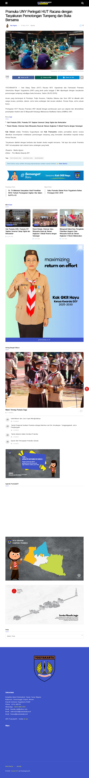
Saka (36, 225)
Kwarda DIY (14, 771)
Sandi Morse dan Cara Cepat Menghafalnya (25, 419)
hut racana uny (15, 158)
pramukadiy (39, 158)
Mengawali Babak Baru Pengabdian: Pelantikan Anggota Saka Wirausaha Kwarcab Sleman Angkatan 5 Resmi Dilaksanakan (72, 232)
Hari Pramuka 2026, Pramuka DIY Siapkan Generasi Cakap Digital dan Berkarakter (36, 122)
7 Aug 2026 (37, 239)
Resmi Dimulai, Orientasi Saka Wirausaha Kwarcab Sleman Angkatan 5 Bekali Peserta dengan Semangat (45, 126)
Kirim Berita (9, 766)
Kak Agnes (13, 26)
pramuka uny (28, 158)
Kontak (19, 766)
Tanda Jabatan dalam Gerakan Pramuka (24, 434)
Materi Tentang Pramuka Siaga (16, 410)
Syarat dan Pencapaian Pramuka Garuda (24, 441)
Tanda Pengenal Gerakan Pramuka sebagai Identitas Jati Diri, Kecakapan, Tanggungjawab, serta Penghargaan (44, 426)
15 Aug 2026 (9, 236)
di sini (26, 719)
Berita (33, 26)
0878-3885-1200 (19, 707)
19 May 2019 (25, 26)
